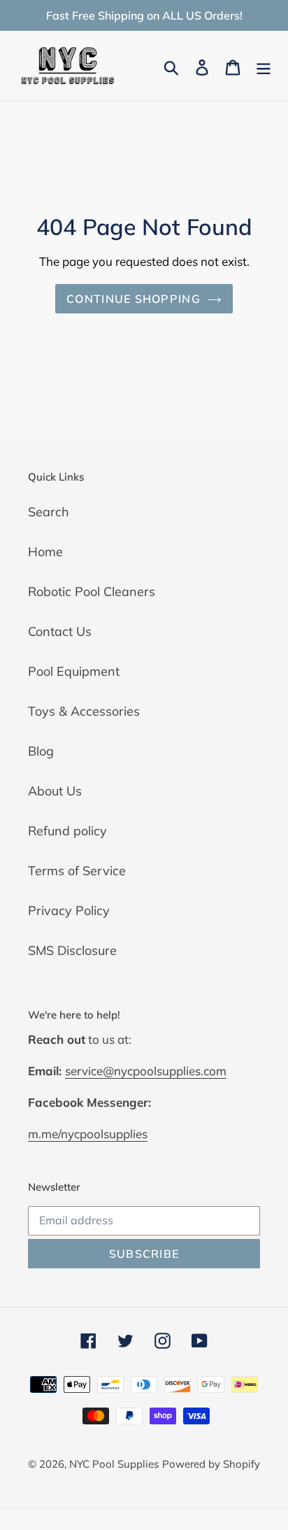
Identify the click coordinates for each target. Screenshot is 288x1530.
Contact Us (60, 631)
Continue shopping (133, 299)
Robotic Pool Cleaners (91, 591)
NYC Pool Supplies (114, 1464)
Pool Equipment (74, 671)
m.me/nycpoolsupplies (87, 1133)
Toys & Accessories (84, 711)
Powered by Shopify (211, 1464)
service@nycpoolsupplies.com (145, 1070)
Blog (41, 751)
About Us (55, 791)
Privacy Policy (69, 910)
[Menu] (263, 66)
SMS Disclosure (72, 950)
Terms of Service (77, 871)
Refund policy (67, 831)
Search (48, 512)
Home (45, 552)
